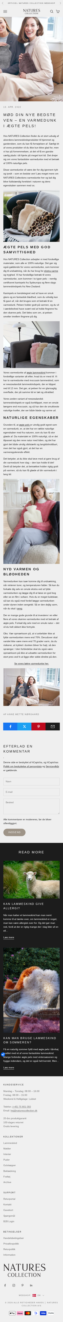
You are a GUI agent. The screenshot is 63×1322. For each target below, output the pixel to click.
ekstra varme (51, 271)
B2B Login (8, 1221)
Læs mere (8, 937)
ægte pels (24, 424)
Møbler (7, 1148)
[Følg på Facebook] (5, 1285)
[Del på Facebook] (10, 726)
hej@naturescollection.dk (24, 1110)
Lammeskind (10, 1143)
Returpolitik (9, 1249)
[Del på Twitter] (24, 726)
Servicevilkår (52, 766)
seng (19, 608)
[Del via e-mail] (53, 726)
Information (9, 1254)
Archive (7, 1182)
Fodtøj (6, 1176)
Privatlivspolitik (11, 1243)
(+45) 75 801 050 (21, 1106)
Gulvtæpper (9, 1165)
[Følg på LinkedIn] (31, 1285)
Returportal (9, 1199)
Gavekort (8, 1210)
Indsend (14, 832)
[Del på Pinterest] (39, 726)
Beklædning (9, 1171)
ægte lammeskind (36, 372)
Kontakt (7, 1204)
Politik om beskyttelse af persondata (22, 766)
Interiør (7, 1154)
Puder (6, 1159)
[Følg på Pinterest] (22, 1285)
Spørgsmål (9, 1215)
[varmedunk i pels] (31, 215)
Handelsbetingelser (13, 1238)
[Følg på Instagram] (13, 1285)
